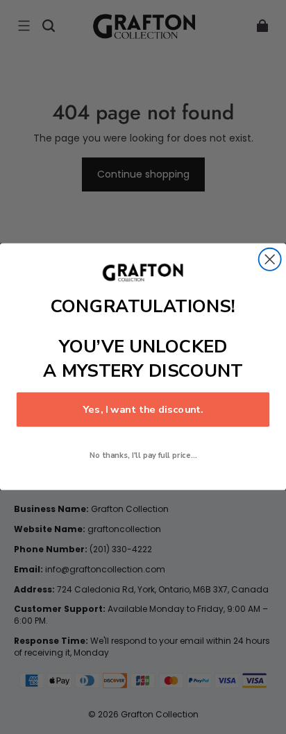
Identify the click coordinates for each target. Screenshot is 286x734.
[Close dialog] (270, 259)
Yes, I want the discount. (143, 410)
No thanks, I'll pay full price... (143, 456)
